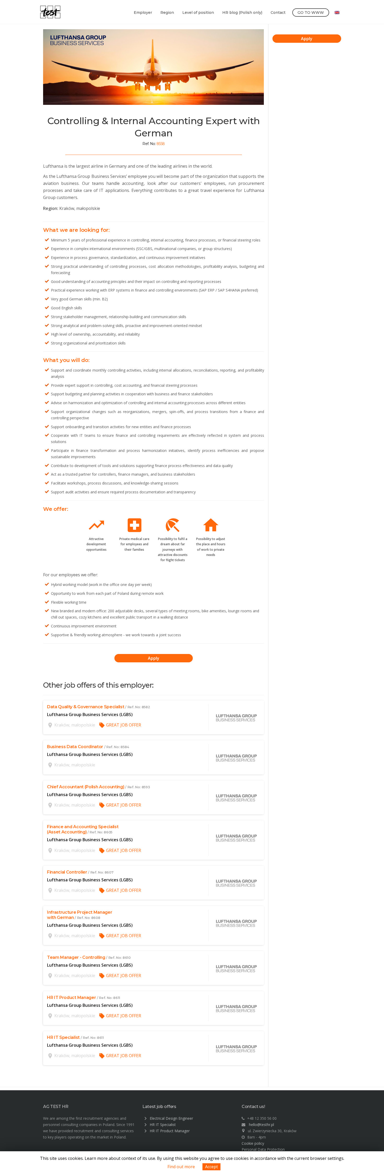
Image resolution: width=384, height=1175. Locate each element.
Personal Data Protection (263, 1149)
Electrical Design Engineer (171, 1118)
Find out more (181, 1167)
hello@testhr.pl (261, 1124)
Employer (143, 12)
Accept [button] (211, 1167)
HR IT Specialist (163, 1124)
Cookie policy (253, 1143)
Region (167, 12)
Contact (278, 12)
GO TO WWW (311, 12)
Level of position (198, 12)
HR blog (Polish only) (242, 12)
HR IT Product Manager (170, 1130)
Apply (153, 658)
